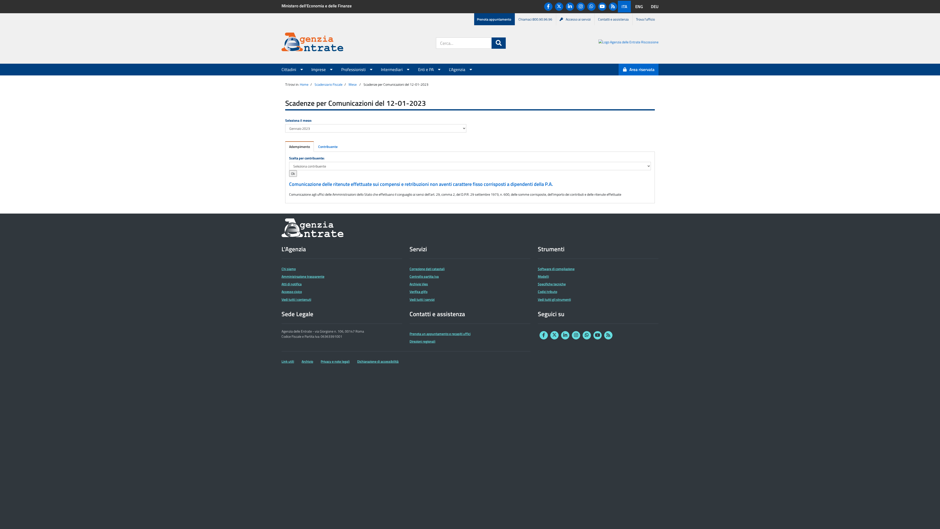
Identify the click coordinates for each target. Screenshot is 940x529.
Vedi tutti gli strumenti (554, 299)
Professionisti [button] (354, 69)
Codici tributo (547, 291)
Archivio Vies (419, 284)
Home (304, 84)
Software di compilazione (556, 268)
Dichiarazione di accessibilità (378, 361)
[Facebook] (548, 6)
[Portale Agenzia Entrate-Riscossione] (628, 42)
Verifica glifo (418, 291)
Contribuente (328, 146)
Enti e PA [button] (426, 69)
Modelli (543, 276)
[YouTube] (602, 6)
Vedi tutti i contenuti (296, 299)
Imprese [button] (319, 69)
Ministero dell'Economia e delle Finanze (317, 6)
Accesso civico (292, 291)
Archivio (307, 361)
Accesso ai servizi (578, 19)
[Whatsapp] (591, 6)
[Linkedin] (570, 6)
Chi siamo (289, 268)
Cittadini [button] (289, 69)
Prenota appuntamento (494, 19)
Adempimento (299, 146)
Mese (353, 84)
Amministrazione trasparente (303, 276)
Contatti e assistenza (613, 19)
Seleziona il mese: (298, 120)
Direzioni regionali (422, 341)
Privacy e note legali (335, 361)
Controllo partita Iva (424, 276)
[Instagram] (580, 6)
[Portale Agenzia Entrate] (312, 42)
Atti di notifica (292, 284)
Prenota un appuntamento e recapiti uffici (440, 333)
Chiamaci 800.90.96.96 (535, 19)
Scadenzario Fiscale (328, 84)
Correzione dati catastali (427, 268)
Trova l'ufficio (645, 19)
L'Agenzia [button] (457, 69)
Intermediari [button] (392, 69)
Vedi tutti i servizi (422, 299)
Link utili (288, 361)
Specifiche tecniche (552, 284)
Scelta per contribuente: (307, 158)
